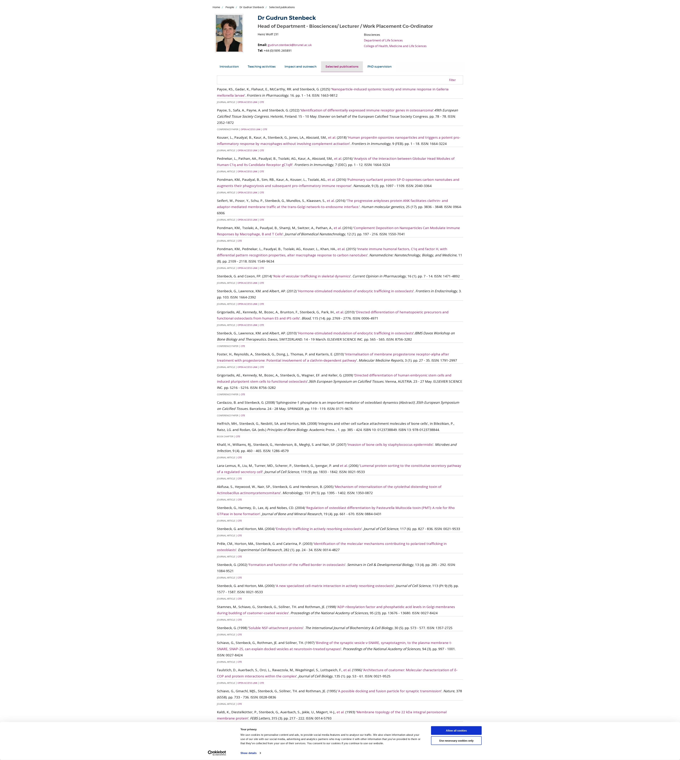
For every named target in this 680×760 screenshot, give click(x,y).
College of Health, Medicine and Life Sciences (395, 46)
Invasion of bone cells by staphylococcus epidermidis (390, 444)
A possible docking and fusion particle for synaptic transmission (389, 691)
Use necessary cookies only (456, 740)
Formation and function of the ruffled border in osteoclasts (297, 564)
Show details (248, 753)
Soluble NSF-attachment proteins (276, 628)
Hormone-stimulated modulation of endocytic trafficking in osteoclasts (355, 291)
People (229, 7)
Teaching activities (262, 66)
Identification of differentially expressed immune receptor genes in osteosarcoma (367, 110)
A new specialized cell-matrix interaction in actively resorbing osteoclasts (334, 585)
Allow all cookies (456, 730)
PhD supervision (379, 66)
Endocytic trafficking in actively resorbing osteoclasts (318, 528)
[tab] (229, 66)
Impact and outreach (300, 66)
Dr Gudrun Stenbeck (251, 7)
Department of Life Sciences (383, 40)
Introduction (229, 66)
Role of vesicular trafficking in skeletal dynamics (311, 276)
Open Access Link (247, 102)
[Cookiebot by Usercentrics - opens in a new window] (217, 753)
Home (216, 7)
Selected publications (341, 66)
